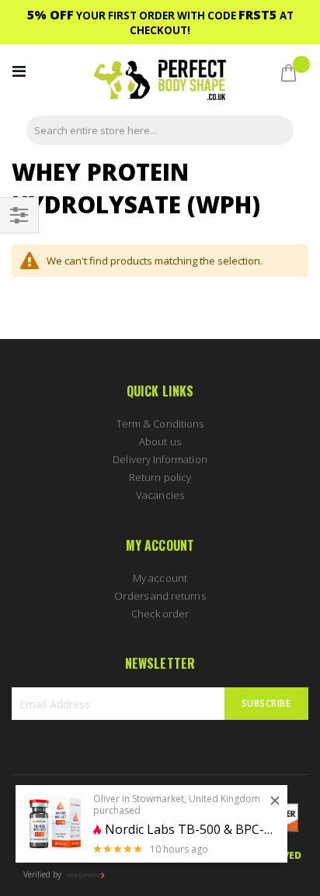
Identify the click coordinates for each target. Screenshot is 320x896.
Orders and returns (159, 596)
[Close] (274, 801)
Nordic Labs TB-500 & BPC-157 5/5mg (190, 829)
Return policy (160, 477)
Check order (160, 614)
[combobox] (160, 130)
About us (160, 441)
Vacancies (160, 495)
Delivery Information (160, 459)
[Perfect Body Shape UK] (160, 82)
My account (160, 578)
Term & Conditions (160, 424)
